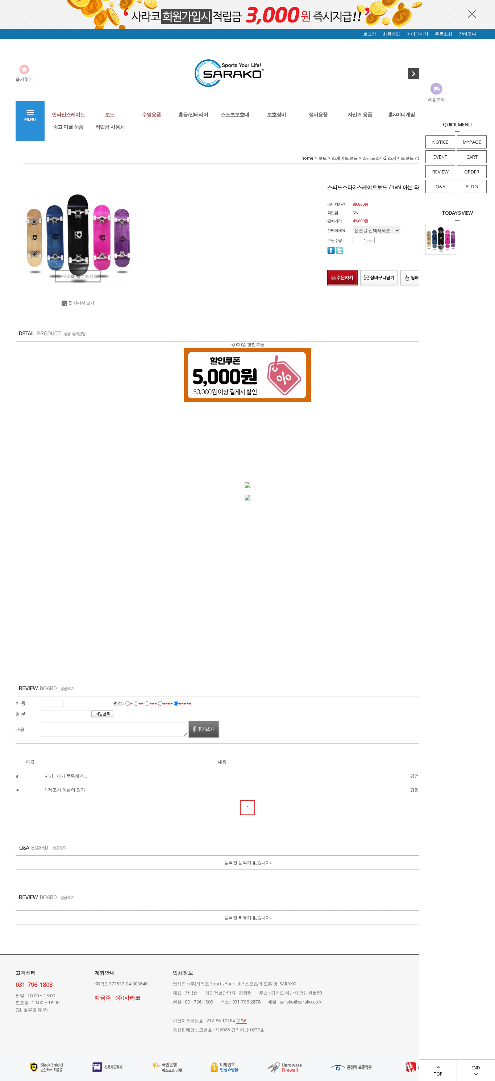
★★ (140, 703)
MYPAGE (472, 142)
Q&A (440, 186)
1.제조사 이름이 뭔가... (66, 790)
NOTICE (440, 142)
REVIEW (440, 171)
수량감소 (370, 241)
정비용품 (318, 114)
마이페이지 (417, 34)
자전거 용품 (360, 114)
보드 (110, 114)
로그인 (369, 34)
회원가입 (391, 34)
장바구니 (467, 34)
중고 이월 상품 (68, 126)
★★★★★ (185, 703)
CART (472, 157)
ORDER (471, 171)
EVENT (440, 157)
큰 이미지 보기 (81, 302)
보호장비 (276, 114)
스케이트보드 (345, 158)
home (307, 158)
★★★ (153, 703)
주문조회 (443, 34)
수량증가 (370, 238)
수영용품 (151, 114)
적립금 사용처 (110, 126)
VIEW (241, 1020)
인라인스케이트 (68, 114)
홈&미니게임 (401, 114)
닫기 (472, 13)
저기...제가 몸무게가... (66, 776)
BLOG (472, 186)
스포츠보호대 (235, 114)
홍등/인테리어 (193, 114)
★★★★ (168, 703)
